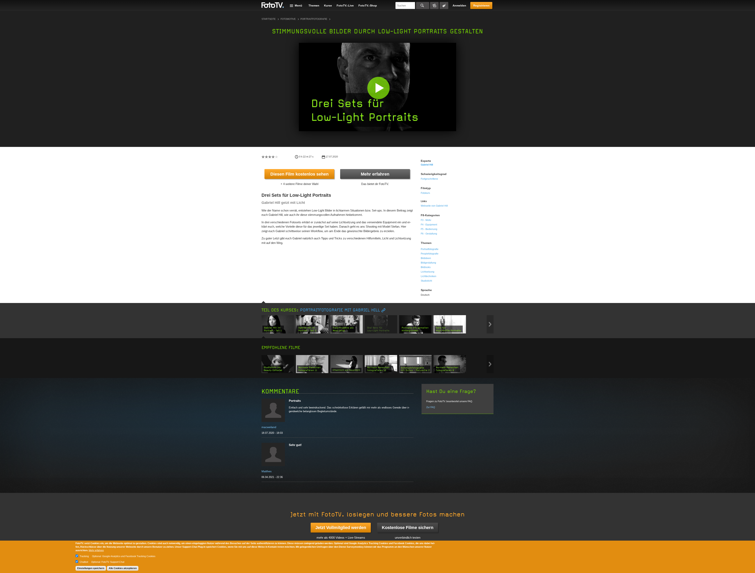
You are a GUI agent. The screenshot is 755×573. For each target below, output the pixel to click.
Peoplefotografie (429, 253)
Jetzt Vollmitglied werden (340, 527)
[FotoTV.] (272, 5)
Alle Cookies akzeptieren (123, 568)
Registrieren (481, 5)
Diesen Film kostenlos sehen (299, 174)
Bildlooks (426, 267)
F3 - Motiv (426, 220)
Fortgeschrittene (429, 179)
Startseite (268, 19)
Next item (490, 324)
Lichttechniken (428, 276)
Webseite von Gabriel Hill (434, 205)
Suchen (422, 5)
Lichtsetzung (427, 271)
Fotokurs (425, 193)
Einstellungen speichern (90, 568)
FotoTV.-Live (345, 5)
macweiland (268, 427)
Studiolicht (426, 280)
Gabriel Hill (427, 164)
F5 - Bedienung (429, 229)
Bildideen (426, 258)
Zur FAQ (430, 407)
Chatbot (84, 562)
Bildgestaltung (428, 262)
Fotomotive (288, 19)
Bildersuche (434, 5)
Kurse (328, 5)
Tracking (84, 556)
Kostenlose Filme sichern (407, 527)
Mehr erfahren (375, 174)
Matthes (266, 471)
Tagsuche (444, 5)
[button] (378, 88)
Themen (313, 5)
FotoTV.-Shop (367, 5)
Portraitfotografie (313, 19)
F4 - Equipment (429, 224)
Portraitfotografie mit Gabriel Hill (340, 310)
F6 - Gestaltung (429, 233)
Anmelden (459, 5)
